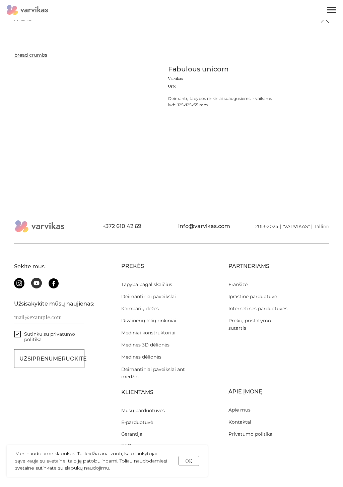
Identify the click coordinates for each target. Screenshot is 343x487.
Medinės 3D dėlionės (145, 345)
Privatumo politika (250, 434)
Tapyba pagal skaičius (146, 284)
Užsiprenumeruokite (51, 359)
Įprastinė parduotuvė (252, 296)
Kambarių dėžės (140, 309)
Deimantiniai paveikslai (148, 296)
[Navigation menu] (331, 10)
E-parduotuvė (137, 422)
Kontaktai (239, 422)
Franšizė (238, 284)
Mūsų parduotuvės (143, 411)
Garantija (131, 434)
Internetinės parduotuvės (257, 309)
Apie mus (239, 410)
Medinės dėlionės (141, 357)
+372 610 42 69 (121, 226)
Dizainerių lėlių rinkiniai (148, 321)
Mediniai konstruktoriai (148, 333)
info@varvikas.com (204, 226)
